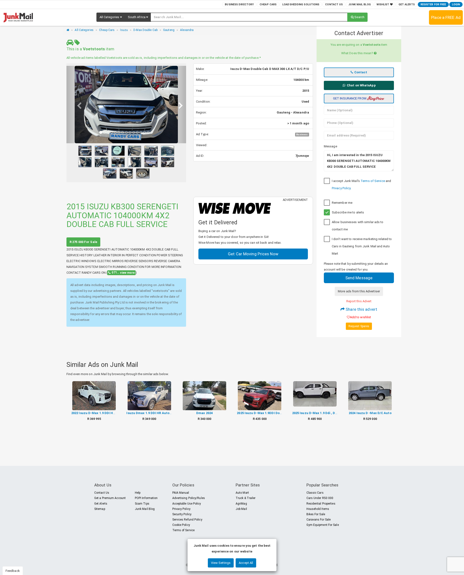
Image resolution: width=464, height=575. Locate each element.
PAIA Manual (180, 492)
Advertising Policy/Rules (188, 498)
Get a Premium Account (110, 498)
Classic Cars (315, 492)
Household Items (317, 509)
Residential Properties (320, 503)
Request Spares (358, 326)
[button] (110, 17)
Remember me (342, 202)
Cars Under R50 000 (320, 498)
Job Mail (241, 509)
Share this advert (361, 309)
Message (330, 146)
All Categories (84, 30)
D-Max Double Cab (145, 30)
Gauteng (168, 30)
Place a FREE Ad (446, 17)
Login (456, 4)
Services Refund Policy (187, 519)
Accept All (246, 563)
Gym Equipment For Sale (322, 525)
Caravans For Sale (318, 519)
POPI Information (146, 498)
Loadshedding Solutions (300, 4)
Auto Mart (242, 492)
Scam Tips (142, 503)
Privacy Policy (341, 188)
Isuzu (124, 30)
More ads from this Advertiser (359, 291)
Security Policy (182, 514)
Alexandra (187, 30)
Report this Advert (359, 301)
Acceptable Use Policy (186, 503)
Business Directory (239, 4)
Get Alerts (407, 4)
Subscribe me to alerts (348, 212)
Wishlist (383, 4)
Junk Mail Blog (359, 4)
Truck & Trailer (246, 498)
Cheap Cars (268, 4)
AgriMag (241, 503)
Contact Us (334, 4)
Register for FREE (433, 4)
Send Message (358, 277)
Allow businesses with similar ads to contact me (358, 225)
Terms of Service (373, 181)
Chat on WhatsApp (361, 85)
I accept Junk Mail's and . (361, 184)
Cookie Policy (181, 525)
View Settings (221, 563)
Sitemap (99, 509)
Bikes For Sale (315, 514)
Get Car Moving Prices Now (253, 253)
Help (137, 492)
